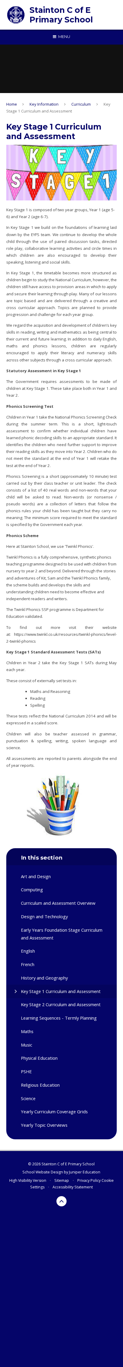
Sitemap (61, 1180)
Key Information (44, 104)
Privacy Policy (89, 1180)
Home (11, 104)
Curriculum (81, 104)
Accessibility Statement (73, 1187)
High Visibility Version (27, 1180)
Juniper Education (84, 1172)
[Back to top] (61, 1201)
